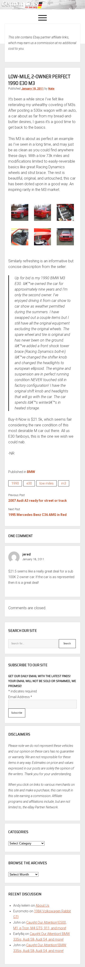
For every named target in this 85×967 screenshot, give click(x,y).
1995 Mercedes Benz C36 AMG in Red (37, 515)
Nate (51, 88)
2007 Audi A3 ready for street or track (37, 500)
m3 (63, 483)
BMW (31, 472)
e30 (29, 483)
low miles (46, 483)
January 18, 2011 (32, 88)
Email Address (20, 697)
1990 (15, 483)
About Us (42, 905)
